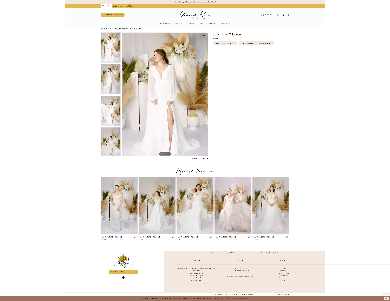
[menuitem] (113, 15)
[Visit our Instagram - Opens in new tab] (123, 277)
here (247, 298)
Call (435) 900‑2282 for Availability (257, 43)
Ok (386, 298)
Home (103, 29)
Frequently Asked (283, 273)
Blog (283, 280)
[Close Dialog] (3, 298)
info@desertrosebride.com (246, 276)
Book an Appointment (225, 43)
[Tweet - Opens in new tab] (200, 158)
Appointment (283, 278)
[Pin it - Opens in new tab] (204, 158)
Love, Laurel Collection (118, 29)
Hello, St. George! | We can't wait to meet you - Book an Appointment (195, 2)
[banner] (195, 15)
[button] (283, 15)
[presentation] (119, 205)
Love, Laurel (137, 29)
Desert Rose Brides (283, 275)
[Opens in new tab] (118, 6)
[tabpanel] (111, 48)
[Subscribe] (135, 272)
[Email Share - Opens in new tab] (207, 158)
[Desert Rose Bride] (123, 261)
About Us (283, 271)
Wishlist (283, 268)
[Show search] (278, 15)
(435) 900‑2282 (232, 276)
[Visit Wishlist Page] (288, 15)
